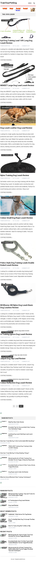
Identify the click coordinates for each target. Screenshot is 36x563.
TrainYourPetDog (8, 3)
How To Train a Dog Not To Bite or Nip (19, 525)
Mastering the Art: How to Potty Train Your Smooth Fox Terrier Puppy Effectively (20, 535)
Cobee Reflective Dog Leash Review (16, 383)
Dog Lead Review (13, 505)
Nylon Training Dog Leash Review (14, 175)
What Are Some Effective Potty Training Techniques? (15, 477)
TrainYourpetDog (20, 559)
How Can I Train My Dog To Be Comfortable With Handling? (17, 441)
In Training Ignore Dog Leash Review (16, 334)
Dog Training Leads (7, 20)
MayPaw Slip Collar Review (16, 422)
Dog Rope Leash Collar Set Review (18, 472)
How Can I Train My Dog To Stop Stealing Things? (14, 453)
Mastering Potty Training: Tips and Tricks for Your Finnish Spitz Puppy (21, 494)
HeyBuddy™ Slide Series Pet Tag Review (19, 514)
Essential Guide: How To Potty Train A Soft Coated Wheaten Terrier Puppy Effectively (20, 541)
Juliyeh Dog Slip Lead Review (12, 358)
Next (21, 406)
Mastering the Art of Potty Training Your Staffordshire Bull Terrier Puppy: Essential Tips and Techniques (20, 549)
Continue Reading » (6, 60)
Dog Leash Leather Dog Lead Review (16, 128)
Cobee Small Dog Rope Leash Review (16, 218)
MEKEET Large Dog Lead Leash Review (17, 85)
